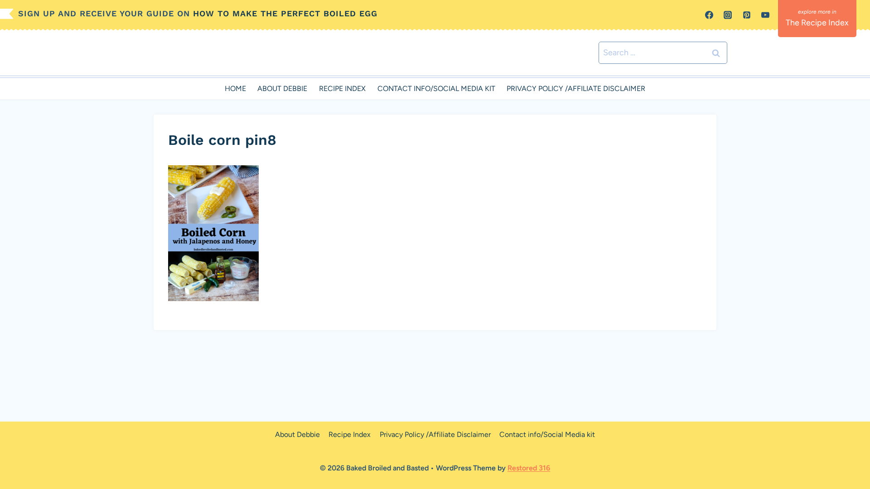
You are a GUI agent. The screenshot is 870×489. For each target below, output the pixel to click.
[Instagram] (728, 15)
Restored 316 (529, 468)
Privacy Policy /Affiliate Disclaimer (576, 88)
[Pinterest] (747, 15)
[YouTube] (765, 15)
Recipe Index (342, 88)
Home (235, 88)
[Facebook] (709, 15)
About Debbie (282, 88)
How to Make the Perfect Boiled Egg (285, 13)
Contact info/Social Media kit (436, 88)
